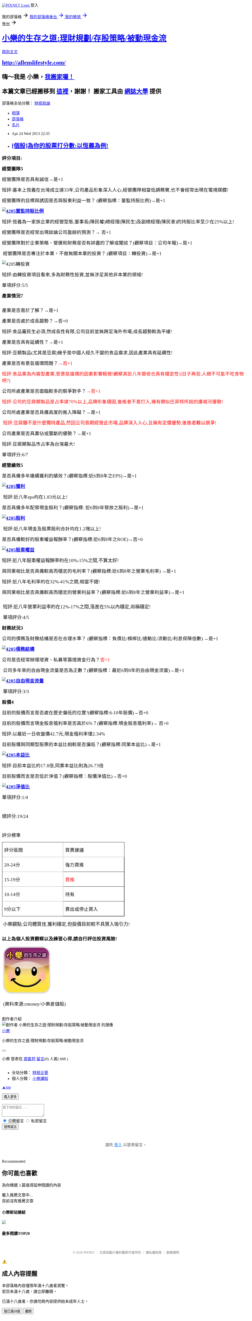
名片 (16, 125)
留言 (40, 1059)
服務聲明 (172, 1252)
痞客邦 (29, 1059)
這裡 (62, 91)
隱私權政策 (154, 1252)
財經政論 (42, 103)
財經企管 (40, 1073)
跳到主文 (10, 52)
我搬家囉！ (59, 77)
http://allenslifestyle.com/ (34, 62)
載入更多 (10, 1097)
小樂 (6, 1031)
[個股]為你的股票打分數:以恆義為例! (60, 146)
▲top (6, 1087)
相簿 (16, 113)
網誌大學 (136, 91)
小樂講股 (40, 1078)
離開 (28, 1311)
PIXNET (89, 1252)
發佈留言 (10, 1127)
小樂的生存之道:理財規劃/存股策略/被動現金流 (84, 38)
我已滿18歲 (12, 1311)
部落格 (18, 119)
